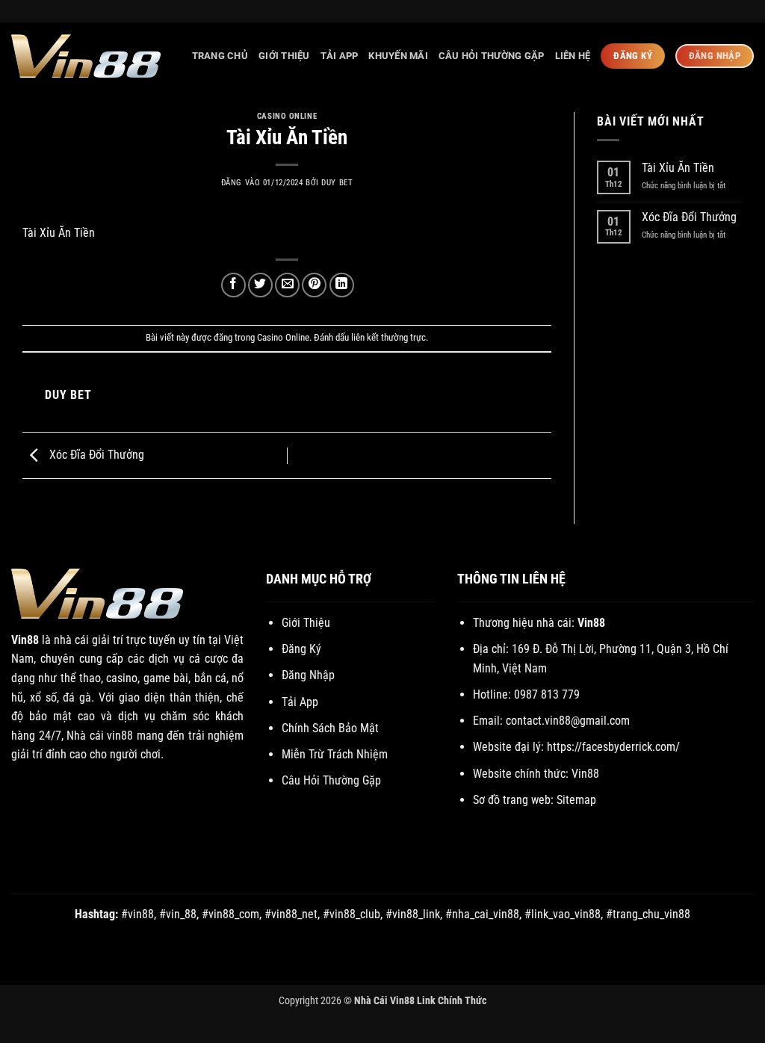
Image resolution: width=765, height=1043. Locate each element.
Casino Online (287, 116)
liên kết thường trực (388, 337)
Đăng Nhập (308, 675)
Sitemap (576, 800)
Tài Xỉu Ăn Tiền (678, 168)
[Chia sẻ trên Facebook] (233, 285)
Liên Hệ (573, 55)
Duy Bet (337, 183)
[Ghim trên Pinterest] (314, 285)
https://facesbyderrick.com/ (613, 747)
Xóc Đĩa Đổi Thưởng (95, 455)
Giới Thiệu (284, 55)
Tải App (339, 55)
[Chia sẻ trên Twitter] (260, 285)
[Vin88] (86, 56)
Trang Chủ (220, 55)
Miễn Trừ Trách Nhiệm (335, 754)
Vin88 (25, 640)
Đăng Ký (301, 649)
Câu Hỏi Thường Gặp (492, 55)
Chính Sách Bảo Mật (330, 728)
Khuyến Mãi (398, 55)
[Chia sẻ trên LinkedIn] (341, 285)
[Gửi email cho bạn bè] (287, 285)
